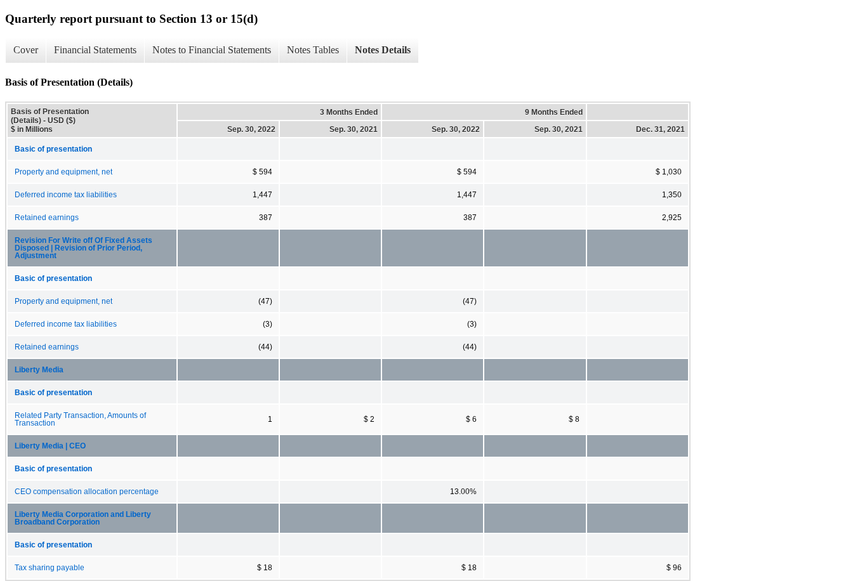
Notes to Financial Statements (211, 49)
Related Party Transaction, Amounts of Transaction (80, 419)
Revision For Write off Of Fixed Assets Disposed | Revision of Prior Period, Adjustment (83, 248)
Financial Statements (95, 49)
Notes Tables (313, 49)
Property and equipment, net (63, 172)
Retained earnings (47, 217)
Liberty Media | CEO (50, 446)
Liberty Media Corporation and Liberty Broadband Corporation (83, 518)
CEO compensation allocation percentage (87, 491)
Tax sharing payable (49, 567)
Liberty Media (39, 370)
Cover (25, 49)
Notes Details (383, 49)
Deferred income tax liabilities (66, 195)
